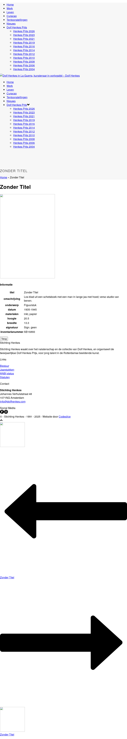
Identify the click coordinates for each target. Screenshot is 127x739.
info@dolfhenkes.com (12, 401)
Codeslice (65, 416)
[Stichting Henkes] (40, 75)
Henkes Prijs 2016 (24, 46)
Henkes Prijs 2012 (24, 54)
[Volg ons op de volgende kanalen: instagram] (6, 413)
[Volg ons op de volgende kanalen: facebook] (2, 413)
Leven (10, 12)
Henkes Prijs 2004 (24, 69)
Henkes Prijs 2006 (24, 65)
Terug (4, 338)
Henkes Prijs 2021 (24, 39)
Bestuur (4, 366)
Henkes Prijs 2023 (24, 35)
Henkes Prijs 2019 (24, 42)
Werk (10, 8)
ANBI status (7, 373)
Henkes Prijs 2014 (24, 50)
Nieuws (11, 23)
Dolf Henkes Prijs (17, 27)
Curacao (12, 16)
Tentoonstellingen (17, 20)
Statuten (5, 377)
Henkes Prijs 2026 (24, 31)
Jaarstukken (7, 369)
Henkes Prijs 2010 (24, 58)
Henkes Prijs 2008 (24, 61)
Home (10, 4)
